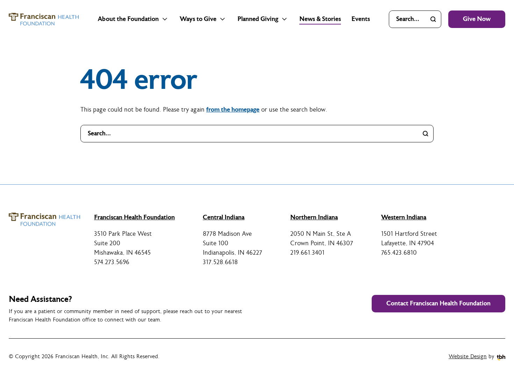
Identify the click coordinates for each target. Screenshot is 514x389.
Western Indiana (403, 217)
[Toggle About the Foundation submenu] (165, 19)
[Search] (433, 19)
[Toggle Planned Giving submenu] (284, 19)
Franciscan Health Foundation (134, 217)
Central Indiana (223, 217)
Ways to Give (198, 19)
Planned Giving (257, 19)
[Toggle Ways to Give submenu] (223, 19)
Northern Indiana (314, 217)
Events (360, 19)
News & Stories (320, 19)
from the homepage (232, 109)
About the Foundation (128, 19)
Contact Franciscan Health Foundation (438, 303)
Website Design (468, 356)
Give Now (477, 19)
